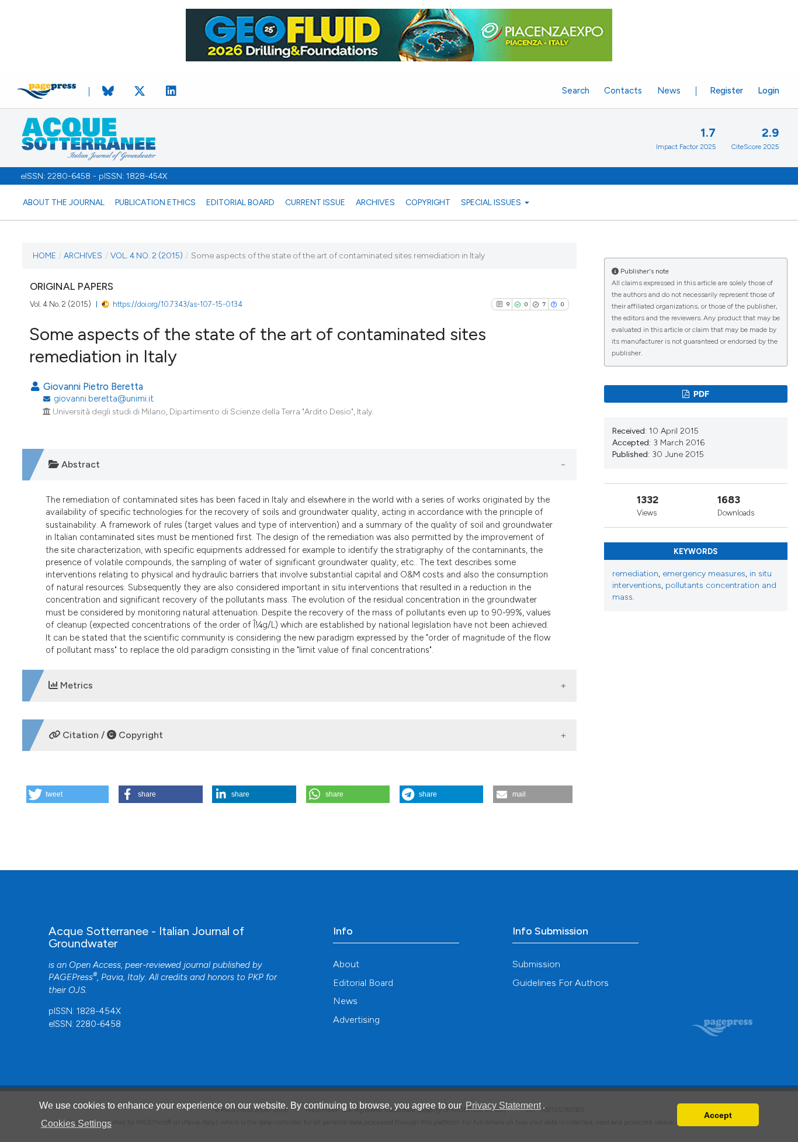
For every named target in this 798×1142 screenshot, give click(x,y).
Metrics (75, 685)
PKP (255, 977)
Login (768, 90)
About (346, 964)
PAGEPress (70, 977)
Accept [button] (718, 1115)
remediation (635, 574)
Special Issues (492, 202)
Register (726, 90)
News (669, 90)
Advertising (356, 1019)
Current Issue (315, 202)
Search (575, 90)
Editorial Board (240, 202)
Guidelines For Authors (560, 982)
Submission (536, 964)
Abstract (79, 464)
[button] (67, 794)
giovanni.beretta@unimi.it (104, 398)
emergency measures (703, 574)
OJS (76, 990)
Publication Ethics (155, 202)
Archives (375, 202)
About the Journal (64, 202)
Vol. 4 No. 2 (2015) (146, 255)
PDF (700, 394)
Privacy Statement (503, 1105)
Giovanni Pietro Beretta (92, 386)
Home (44, 255)
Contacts (623, 90)
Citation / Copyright (111, 734)
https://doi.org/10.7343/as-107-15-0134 (177, 304)
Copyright (427, 202)
